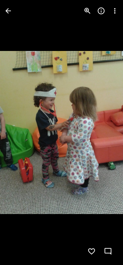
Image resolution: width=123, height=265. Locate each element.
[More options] (115, 11)
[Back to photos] (8, 11)
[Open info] (101, 11)
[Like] (91, 251)
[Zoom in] (87, 11)
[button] (19, 132)
